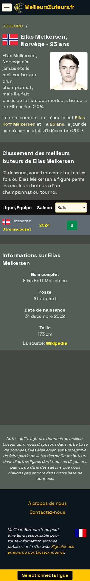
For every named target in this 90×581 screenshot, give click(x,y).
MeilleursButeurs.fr (49, 7)
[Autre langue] (79, 531)
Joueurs (12, 26)
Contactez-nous (47, 512)
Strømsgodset (16, 229)
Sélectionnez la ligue (45, 575)
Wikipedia (56, 343)
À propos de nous (47, 503)
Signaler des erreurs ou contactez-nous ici (41, 549)
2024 (44, 225)
